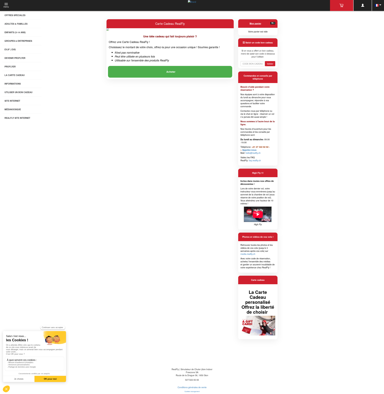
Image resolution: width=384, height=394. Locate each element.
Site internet (12, 100)
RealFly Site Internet (17, 117)
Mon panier (255, 23)
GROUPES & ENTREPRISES (18, 40)
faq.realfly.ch (255, 160)
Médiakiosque (12, 109)
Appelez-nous (249, 149)
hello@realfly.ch (253, 152)
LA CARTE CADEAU (14, 75)
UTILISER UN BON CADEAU (18, 92)
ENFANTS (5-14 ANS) (15, 32)
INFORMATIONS (12, 83)
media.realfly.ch (247, 253)
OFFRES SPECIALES (14, 15)
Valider (270, 63)
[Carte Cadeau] (257, 325)
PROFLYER (10, 66)
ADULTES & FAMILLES (15, 23)
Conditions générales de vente (192, 387)
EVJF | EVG (10, 49)
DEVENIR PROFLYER (14, 57)
